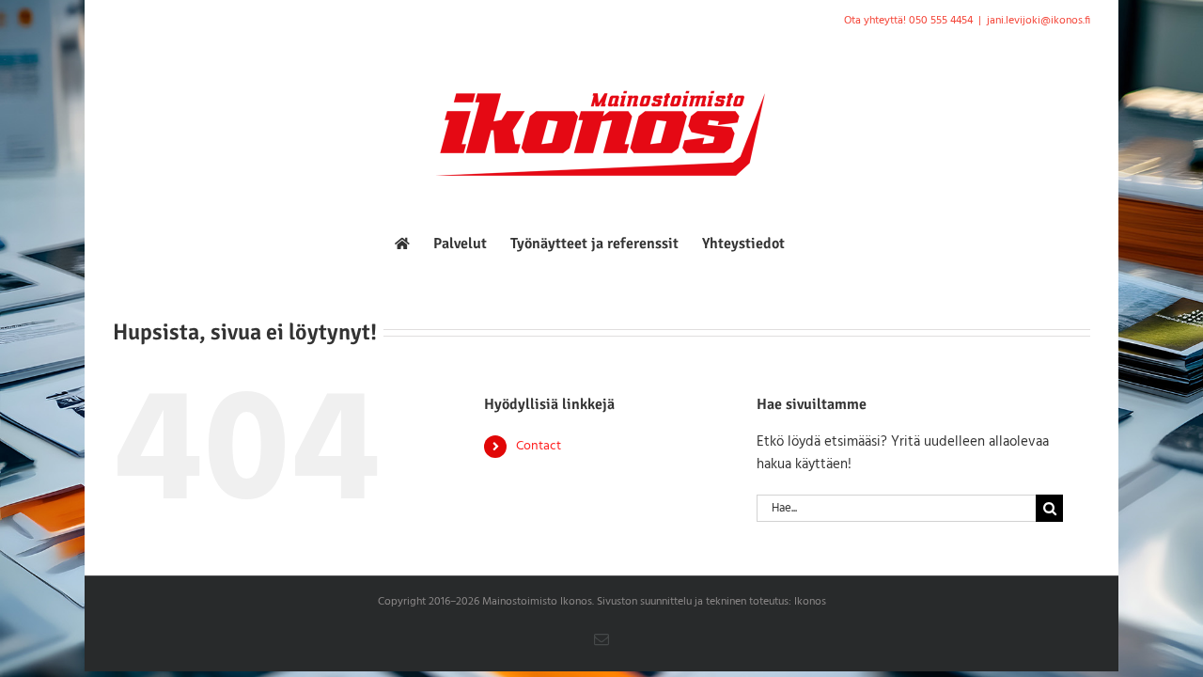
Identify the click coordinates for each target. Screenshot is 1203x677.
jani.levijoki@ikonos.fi (1038, 20)
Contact (538, 446)
